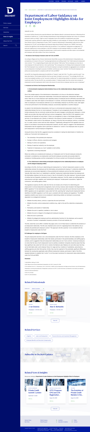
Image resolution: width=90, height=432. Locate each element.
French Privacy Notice (68, 429)
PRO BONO (64, 1)
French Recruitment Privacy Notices (43, 430)
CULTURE (57, 1)
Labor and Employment (42, 336)
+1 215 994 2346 (38, 309)
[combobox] (38, 288)
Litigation (29, 336)
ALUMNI (76, 1)
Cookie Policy (61, 428)
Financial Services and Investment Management (64, 336)
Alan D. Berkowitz (56, 307)
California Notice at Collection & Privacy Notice (44, 429)
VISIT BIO (30, 312)
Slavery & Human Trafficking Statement (56, 430)
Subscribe (63, 355)
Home (26, 9)
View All (55, 320)
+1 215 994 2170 (59, 309)
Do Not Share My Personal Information (70, 430)
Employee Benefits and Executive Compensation (39, 340)
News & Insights (32, 9)
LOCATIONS (51, 1)
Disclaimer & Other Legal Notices (42, 428)
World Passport (43, 421)
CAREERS (83, 1)
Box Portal (27, 421)
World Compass (44, 420)
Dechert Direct (28, 420)
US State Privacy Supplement (58, 429)
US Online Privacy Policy (53, 428)
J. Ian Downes (34, 307)
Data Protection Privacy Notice (70, 428)
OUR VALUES (70, 1)
